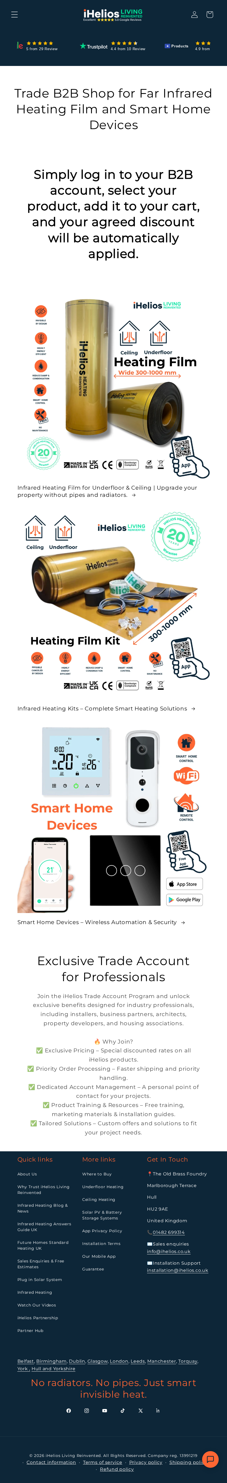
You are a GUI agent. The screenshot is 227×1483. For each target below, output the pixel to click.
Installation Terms (101, 1243)
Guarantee (93, 1269)
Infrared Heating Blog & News (42, 1208)
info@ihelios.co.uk (169, 1251)
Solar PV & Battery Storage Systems (102, 1215)
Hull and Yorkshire (54, 1368)
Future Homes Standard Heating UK (43, 1245)
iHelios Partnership (37, 1317)
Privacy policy (145, 1462)
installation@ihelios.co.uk (177, 1270)
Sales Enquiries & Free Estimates (41, 1264)
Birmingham (51, 1361)
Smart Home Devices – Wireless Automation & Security (98, 922)
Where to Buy (97, 1174)
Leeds (138, 1361)
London (119, 1361)
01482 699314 (169, 1232)
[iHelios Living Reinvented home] (113, 14)
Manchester (161, 1361)
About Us (27, 1174)
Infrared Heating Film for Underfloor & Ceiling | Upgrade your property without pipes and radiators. (107, 491)
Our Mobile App (99, 1256)
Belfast (25, 1361)
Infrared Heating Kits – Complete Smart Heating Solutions (103, 708)
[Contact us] (210, 1459)
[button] (14, 14)
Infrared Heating (34, 1292)
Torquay (187, 1361)
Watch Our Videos (36, 1305)
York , (23, 1368)
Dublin (77, 1361)
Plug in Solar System (39, 1279)
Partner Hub (30, 1330)
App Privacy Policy (102, 1230)
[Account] (194, 14)
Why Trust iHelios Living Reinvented (43, 1189)
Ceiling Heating (98, 1199)
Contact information (51, 1462)
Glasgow (97, 1361)
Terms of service (102, 1462)
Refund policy (117, 1469)
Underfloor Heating (103, 1186)
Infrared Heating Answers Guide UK (44, 1226)
